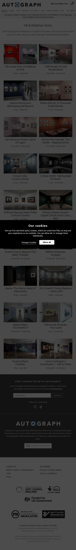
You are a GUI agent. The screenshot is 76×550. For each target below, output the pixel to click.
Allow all (47, 242)
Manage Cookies (29, 242)
